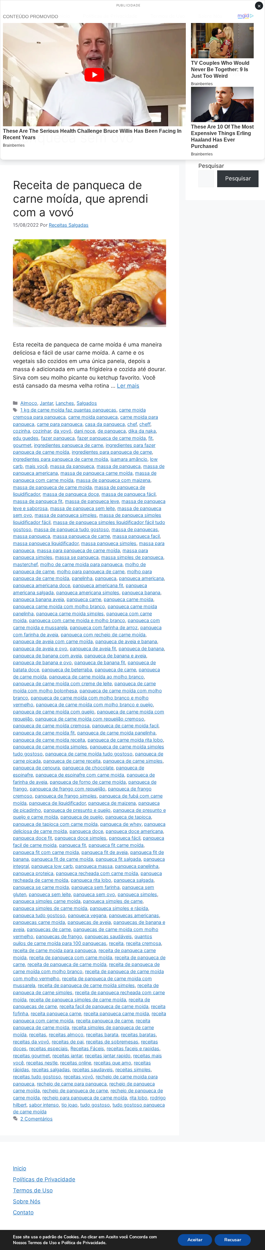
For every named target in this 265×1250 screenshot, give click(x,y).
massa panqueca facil (136, 536)
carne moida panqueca (93, 417)
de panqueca (112, 431)
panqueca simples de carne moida (50, 908)
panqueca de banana (141, 648)
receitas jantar (67, 1055)
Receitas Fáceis (87, 1048)
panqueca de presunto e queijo (77, 810)
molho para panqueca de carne (90, 571)
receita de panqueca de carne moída (66, 964)
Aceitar (194, 1240)
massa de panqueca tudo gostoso (71, 529)
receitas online (75, 1062)
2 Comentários (36, 1118)
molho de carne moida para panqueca (81, 564)
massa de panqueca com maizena (113, 480)
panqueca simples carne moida (46, 901)
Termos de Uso (33, 1190)
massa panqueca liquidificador (46, 543)
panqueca (105, 578)
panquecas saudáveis (108, 936)
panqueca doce (86, 831)
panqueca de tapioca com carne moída (55, 824)
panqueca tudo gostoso (39, 915)
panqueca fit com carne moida (46, 852)
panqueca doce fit (32, 838)
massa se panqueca (77, 557)
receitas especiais (48, 1048)
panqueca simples (137, 894)
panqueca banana (141, 592)
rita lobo (138, 1097)
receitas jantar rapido (108, 1055)
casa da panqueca (105, 424)
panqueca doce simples (80, 838)
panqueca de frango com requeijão (67, 788)
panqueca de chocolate (87, 767)
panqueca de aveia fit (93, 648)
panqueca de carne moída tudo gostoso (88, 753)
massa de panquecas (134, 529)
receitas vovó (78, 1076)
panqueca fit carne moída (116, 845)
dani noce (84, 431)
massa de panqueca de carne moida (52, 487)
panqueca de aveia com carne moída (53, 641)
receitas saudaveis (92, 1069)
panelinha (82, 578)
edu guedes (25, 438)
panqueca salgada (134, 880)
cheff (144, 424)
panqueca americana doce (41, 585)
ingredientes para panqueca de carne (112, 452)
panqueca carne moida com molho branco (59, 606)
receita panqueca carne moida (116, 1013)
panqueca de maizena (112, 803)
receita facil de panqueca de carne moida (103, 1006)
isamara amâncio (129, 459)
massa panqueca (31, 536)
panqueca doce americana (134, 831)
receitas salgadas (51, 1069)
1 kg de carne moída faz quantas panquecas (68, 410)
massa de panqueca (119, 466)
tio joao (69, 1105)
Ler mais (128, 385)
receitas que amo (112, 1062)
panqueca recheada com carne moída (97, 873)
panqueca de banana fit (99, 662)
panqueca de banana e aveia (115, 655)
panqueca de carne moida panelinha (116, 732)
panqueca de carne (115, 669)
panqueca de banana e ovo (42, 662)
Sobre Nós (26, 1201)
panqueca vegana (87, 915)
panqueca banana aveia (38, 599)
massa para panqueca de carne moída (78, 550)
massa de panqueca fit (37, 501)
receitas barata (102, 1034)
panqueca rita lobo (91, 880)
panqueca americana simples (87, 592)
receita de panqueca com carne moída (70, 957)
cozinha (21, 431)
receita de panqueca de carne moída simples (86, 985)
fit (150, 438)
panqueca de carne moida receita (49, 740)
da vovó (62, 431)
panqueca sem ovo (94, 894)
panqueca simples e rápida (119, 908)
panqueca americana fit (98, 585)
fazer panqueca (58, 438)
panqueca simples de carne (113, 901)
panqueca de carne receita (72, 761)
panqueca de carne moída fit (44, 732)
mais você (36, 466)
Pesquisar (211, 166)
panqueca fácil (124, 838)
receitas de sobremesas (112, 1041)
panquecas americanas (134, 915)
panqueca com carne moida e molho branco (77, 620)
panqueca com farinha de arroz (104, 627)
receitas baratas (138, 1034)
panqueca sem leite (50, 894)
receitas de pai (67, 1041)
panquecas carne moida (39, 922)
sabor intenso (44, 1105)
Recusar (232, 1240)
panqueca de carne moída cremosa (51, 725)
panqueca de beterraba (67, 669)
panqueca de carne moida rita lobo (125, 740)
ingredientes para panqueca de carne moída (60, 459)
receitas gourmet (31, 1055)
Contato (23, 1212)
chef (132, 424)
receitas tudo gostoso (37, 1076)
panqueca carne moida (128, 599)
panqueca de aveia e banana (126, 641)
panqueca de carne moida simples (50, 746)
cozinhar (42, 431)
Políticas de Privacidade (44, 1179)
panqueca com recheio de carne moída (103, 634)
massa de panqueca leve (92, 501)
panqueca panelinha (136, 866)
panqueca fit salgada (118, 859)
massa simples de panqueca (132, 557)
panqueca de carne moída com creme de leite (62, 683)
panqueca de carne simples (133, 761)
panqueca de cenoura (36, 767)
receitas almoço (66, 1034)
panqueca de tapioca (128, 817)
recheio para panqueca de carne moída (84, 1097)
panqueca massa (93, 866)
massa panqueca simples (108, 543)
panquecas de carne (49, 929)
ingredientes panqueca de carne (68, 445)
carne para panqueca (59, 424)
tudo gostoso (95, 1105)
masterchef (25, 564)
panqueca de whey (121, 824)
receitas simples (133, 1069)
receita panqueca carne (56, 1013)
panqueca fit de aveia (104, 852)
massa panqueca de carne (81, 536)
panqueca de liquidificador (57, 803)
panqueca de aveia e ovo (40, 648)
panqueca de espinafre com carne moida (80, 775)
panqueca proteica (33, 873)
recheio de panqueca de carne (75, 1090)
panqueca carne (84, 599)
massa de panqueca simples (66, 515)
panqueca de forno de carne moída (88, 782)
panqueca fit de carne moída (62, 859)
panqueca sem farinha (95, 887)
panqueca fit (72, 845)
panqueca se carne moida (41, 887)
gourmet (22, 445)
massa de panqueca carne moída (96, 473)
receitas (37, 1034)
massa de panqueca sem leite (82, 508)
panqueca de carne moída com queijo (53, 711)
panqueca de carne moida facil (125, 725)
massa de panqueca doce (71, 494)
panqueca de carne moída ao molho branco (96, 676)
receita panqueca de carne (104, 1020)
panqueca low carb (52, 866)
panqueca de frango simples (66, 796)
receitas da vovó (31, 1041)
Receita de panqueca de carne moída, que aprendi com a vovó (80, 198)
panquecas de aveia (89, 922)
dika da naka (142, 431)
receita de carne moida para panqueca (54, 950)
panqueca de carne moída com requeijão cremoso (89, 719)
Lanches (65, 403)
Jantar (46, 403)
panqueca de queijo (81, 817)
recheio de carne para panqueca (72, 1083)
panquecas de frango (59, 936)
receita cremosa (143, 943)
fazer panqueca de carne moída (111, 438)
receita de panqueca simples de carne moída (77, 999)
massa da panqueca (72, 466)
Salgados (87, 403)
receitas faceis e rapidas (133, 1048)
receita (116, 943)
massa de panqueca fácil (128, 494)
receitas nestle (42, 1062)
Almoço (28, 403)
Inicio (19, 1168)
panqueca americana (141, 578)
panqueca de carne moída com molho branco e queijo (94, 704)
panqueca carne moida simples (70, 613)
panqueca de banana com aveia (47, 655)
